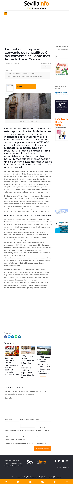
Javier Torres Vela (28, 74)
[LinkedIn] (12, 336)
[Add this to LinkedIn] (30, 481)
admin (19, 86)
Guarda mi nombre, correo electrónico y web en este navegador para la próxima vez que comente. (27, 430)
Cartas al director (63, 467)
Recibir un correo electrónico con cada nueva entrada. (26, 443)
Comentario (10, 398)
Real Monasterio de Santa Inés (31, 76)
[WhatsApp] (16, 336)
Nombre (8, 420)
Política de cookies (47, 477)
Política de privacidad (35, 477)
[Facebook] (5, 336)
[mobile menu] (5, 13)
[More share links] (67, 481)
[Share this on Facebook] (6, 481)
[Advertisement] (36, 30)
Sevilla (44, 67)
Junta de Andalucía (13, 76)
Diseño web (57, 477)
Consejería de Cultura (13, 74)
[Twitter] (9, 336)
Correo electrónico (27, 421)
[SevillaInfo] (36, 5)
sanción (22, 179)
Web (37, 420)
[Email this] (42, 481)
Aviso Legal (24, 477)
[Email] (19, 336)
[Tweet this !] (18, 481)
